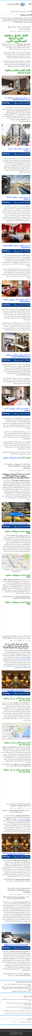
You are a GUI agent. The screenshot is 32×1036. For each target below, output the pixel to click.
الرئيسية (28, 11)
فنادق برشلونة (16, 31)
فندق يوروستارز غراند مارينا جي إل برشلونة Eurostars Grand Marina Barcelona (18, 890)
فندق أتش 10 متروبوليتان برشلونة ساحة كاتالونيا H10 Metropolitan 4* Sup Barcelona (17, 466)
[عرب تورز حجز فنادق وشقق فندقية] (16, 4)
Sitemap (20, 1034)
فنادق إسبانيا (22, 11)
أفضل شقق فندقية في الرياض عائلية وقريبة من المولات (17, 1013)
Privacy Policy (13, 1034)
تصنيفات (29, 1021)
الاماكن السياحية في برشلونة (23, 659)
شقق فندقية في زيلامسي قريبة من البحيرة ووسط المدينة (17, 1010)
